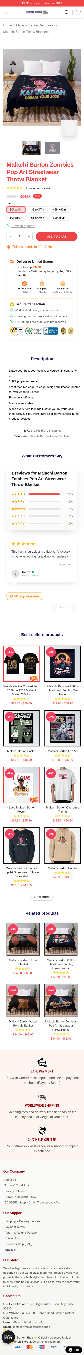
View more (42, 897)
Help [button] (76, 1349)
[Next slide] (74, 87)
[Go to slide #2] (52, 148)
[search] (66, 12)
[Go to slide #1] (31, 148)
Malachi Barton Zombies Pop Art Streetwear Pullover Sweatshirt (21, 872)
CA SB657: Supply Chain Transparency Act (32, 1202)
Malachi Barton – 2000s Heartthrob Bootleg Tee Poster (62, 690)
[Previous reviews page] (53, 607)
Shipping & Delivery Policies (22, 1221)
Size (9, 203)
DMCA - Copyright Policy (20, 1196)
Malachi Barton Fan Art (62, 751)
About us (10, 1179)
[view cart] (78, 12)
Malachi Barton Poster (21, 751)
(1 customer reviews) (38, 188)
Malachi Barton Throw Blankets (26, 32)
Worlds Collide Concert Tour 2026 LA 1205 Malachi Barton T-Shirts (21, 690)
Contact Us (11, 1238)
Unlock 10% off (8, 1337)
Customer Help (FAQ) (18, 1244)
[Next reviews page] (73, 607)
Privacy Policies (14, 1191)
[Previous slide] (9, 87)
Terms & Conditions (17, 1185)
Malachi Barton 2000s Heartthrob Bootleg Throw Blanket (61, 964)
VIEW (21, 677)
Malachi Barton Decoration (35, 25)
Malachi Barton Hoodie (62, 868)
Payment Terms (14, 1226)
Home (7, 25)
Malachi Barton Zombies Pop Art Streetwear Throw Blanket (61, 1025)
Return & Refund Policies (20, 1232)
